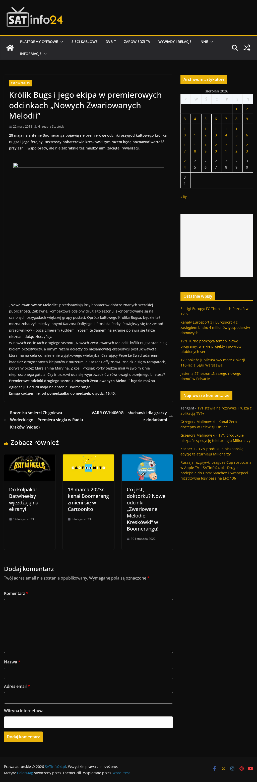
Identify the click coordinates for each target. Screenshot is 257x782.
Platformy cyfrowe (39, 41)
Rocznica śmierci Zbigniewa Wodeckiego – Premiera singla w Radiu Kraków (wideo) (46, 420)
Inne (204, 41)
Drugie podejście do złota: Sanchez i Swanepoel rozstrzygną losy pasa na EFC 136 (214, 473)
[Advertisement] (216, 245)
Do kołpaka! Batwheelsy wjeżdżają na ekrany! (23, 499)
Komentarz (16, 593)
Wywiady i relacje (174, 41)
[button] (60, 41)
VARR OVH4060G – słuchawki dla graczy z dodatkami (129, 416)
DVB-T (111, 41)
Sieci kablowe (85, 41)
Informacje (30, 53)
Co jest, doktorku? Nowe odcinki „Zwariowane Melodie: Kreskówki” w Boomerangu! (146, 509)
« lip (183, 196)
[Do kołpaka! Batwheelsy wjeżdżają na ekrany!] (29, 458)
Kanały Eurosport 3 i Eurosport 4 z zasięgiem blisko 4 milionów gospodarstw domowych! (215, 327)
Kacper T (187, 448)
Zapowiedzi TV (137, 41)
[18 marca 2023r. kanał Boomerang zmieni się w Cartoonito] (88, 458)
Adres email (17, 686)
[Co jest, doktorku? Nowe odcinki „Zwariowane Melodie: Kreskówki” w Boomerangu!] (147, 458)
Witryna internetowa (23, 710)
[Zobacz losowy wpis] (247, 48)
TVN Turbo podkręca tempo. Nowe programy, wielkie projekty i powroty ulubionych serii (210, 346)
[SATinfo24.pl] (10, 48)
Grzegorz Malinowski (197, 421)
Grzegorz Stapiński (51, 126)
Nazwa (12, 662)
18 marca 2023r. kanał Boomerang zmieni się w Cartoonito (88, 499)
